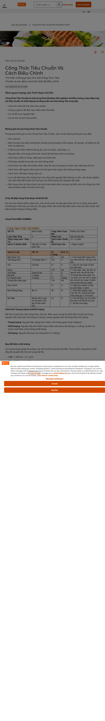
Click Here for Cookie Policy (47, 375)
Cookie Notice (34, 373)
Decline (54, 390)
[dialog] (52, 541)
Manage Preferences (54, 379)
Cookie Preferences (59, 373)
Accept (54, 383)
